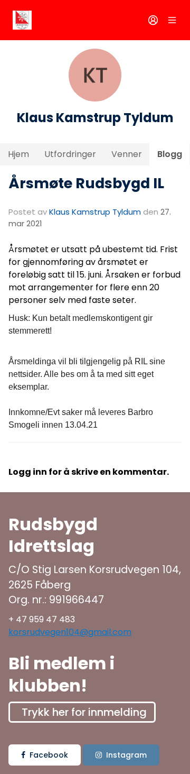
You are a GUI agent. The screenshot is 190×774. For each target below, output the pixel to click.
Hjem (18, 154)
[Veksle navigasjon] (172, 20)
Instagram (126, 755)
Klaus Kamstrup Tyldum (95, 211)
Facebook (49, 755)
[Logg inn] (153, 20)
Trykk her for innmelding (84, 712)
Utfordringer (70, 154)
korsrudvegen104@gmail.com (69, 632)
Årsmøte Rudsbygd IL (86, 183)
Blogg (169, 154)
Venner (126, 154)
